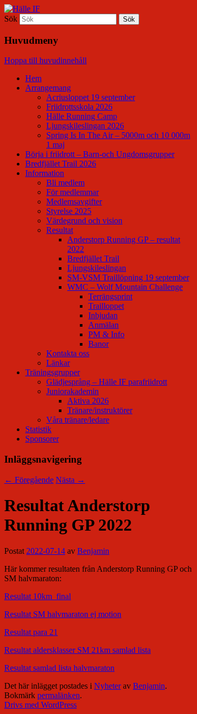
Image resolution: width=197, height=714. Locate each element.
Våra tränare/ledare (77, 419)
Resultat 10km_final (37, 596)
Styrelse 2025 (68, 211)
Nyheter (107, 685)
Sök (10, 18)
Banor (98, 343)
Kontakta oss (67, 353)
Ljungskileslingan (96, 267)
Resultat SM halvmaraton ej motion (62, 614)
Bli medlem (65, 182)
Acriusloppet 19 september (90, 97)
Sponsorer (42, 438)
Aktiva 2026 (88, 400)
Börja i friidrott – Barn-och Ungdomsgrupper (99, 154)
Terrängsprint (110, 296)
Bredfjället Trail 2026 (60, 163)
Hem (33, 78)
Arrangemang (48, 87)
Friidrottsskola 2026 (79, 106)
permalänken (58, 695)
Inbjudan (103, 315)
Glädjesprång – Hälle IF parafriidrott (106, 381)
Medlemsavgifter (74, 201)
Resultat (59, 230)
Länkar (58, 362)
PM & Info (106, 334)
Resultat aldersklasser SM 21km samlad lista (77, 649)
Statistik (38, 429)
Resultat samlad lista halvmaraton (59, 667)
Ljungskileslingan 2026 (85, 125)
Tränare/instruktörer (99, 410)
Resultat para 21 (31, 632)
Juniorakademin (72, 391)
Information (44, 173)
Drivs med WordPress (40, 704)
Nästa (70, 479)
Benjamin (93, 550)
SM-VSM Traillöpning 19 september (128, 277)
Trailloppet (106, 305)
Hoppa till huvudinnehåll (45, 60)
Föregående (29, 479)
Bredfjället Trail (93, 258)
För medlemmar (72, 192)
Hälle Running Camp (81, 116)
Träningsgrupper (52, 372)
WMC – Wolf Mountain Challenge (125, 286)
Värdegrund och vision (84, 220)
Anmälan (103, 324)
